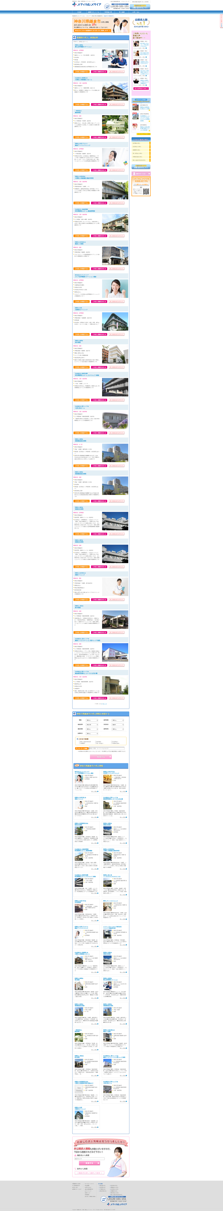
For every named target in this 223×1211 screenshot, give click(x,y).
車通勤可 (83, 743)
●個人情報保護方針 (89, 1189)
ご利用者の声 (107, 12)
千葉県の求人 (103, 1189)
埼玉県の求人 (103, 1187)
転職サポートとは (93, 12)
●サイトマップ (88, 1191)
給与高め (99, 741)
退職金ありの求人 (114, 1187)
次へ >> (105, 703)
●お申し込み (75, 1187)
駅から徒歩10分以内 (86, 741)
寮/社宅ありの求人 (115, 1192)
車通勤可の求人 (136, 150)
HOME (79, 12)
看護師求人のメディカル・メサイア (81, 16)
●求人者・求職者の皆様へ (90, 1196)
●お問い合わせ (88, 1187)
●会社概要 (87, 1185)
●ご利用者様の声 (76, 1185)
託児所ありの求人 (137, 146)
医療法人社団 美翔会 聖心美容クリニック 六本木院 (145, 128)
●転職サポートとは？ (77, 1189)
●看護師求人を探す (76, 1183)
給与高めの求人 (136, 143)
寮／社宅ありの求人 (137, 153)
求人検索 (122, 12)
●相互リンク (87, 1192)
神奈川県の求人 (103, 1191)
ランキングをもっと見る (144, 134)
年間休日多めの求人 (137, 156)
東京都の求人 (103, 1185)
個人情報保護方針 (115, 1)
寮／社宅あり (100, 743)
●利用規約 (87, 1194)
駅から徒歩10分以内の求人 (139, 160)
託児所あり (115, 741)
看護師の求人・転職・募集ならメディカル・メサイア (86, 1209)
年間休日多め (116, 743)
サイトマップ (125, 1)
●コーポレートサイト (89, 1183)
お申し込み (135, 12)
